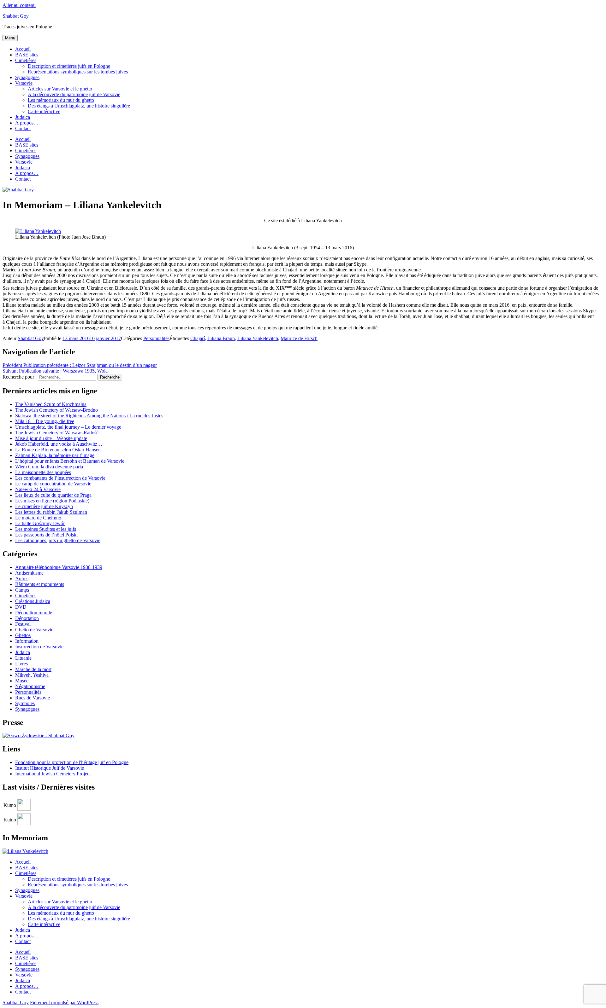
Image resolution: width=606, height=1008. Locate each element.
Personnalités (156, 338)
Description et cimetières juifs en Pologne (69, 66)
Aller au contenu (19, 5)
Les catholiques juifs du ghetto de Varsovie (57, 540)
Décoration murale (33, 612)
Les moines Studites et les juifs (45, 529)
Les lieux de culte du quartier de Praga (53, 495)
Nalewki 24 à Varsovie (38, 489)
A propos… (27, 122)
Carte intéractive (44, 111)
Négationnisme (30, 686)
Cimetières (25, 60)
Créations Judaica (32, 601)
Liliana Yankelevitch (257, 338)
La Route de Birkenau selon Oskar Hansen (58, 449)
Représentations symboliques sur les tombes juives (78, 71)
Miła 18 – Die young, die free (44, 421)
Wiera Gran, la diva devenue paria (49, 466)
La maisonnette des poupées (43, 472)
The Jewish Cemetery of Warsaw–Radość (56, 432)
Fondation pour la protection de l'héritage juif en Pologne (71, 762)
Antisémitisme (29, 573)
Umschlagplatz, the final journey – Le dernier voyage (68, 427)
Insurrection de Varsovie (39, 646)
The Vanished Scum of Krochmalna (50, 404)
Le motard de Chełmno (38, 517)
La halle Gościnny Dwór (40, 523)
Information (27, 641)
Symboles (25, 703)
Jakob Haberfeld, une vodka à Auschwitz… (58, 444)
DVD (21, 607)
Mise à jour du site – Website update (51, 438)
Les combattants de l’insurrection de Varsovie (60, 478)
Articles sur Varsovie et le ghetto (60, 88)
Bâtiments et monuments (39, 584)
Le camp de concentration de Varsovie (53, 483)
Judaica (22, 117)
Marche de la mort (33, 669)
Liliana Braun (221, 338)
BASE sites (26, 54)
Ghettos (23, 635)
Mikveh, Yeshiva (32, 675)
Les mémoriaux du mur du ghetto (61, 100)
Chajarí (197, 338)
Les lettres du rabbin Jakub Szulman (51, 512)
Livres (21, 663)
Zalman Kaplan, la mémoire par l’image (54, 455)
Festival (23, 624)
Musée (21, 680)
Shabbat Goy (16, 16)
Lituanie (23, 658)
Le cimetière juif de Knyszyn (44, 506)
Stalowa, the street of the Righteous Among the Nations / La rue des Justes (89, 415)
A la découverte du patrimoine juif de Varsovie (74, 94)
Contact (23, 128)
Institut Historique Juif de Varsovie (49, 768)
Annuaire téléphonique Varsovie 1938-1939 (58, 567)
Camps (22, 590)
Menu (10, 38)
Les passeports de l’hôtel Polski (46, 534)
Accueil (23, 49)
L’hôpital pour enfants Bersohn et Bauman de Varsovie (69, 461)
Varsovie (24, 83)
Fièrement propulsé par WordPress (64, 1002)
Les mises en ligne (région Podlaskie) (52, 500)
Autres (21, 578)
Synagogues (27, 77)
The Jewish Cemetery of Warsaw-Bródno (56, 410)
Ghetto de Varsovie (34, 629)
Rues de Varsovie (32, 697)
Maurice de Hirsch (299, 338)
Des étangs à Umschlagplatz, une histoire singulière (79, 105)
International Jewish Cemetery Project (53, 773)
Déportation (27, 618)
